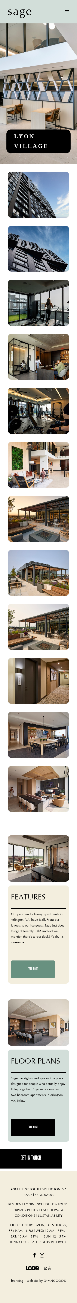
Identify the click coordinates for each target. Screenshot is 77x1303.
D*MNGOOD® (55, 1281)
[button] (67, 11)
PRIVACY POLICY (25, 1210)
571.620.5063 (44, 1195)
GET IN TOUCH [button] (31, 1158)
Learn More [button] (32, 969)
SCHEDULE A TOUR (52, 1204)
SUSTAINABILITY (50, 1216)
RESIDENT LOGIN (21, 1204)
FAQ (45, 1210)
